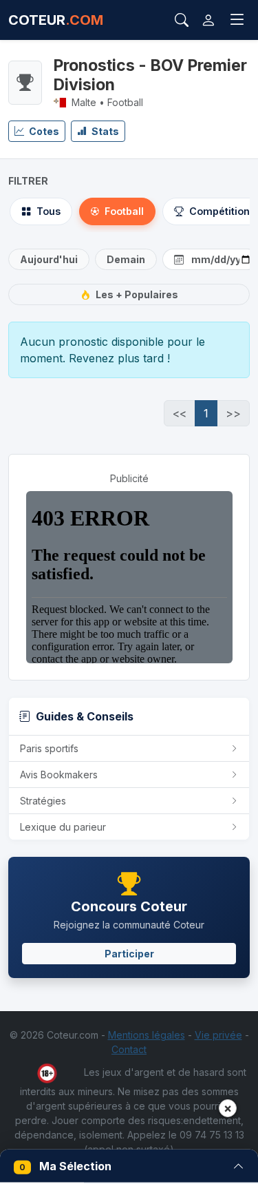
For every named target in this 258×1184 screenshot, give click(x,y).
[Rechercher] (181, 20)
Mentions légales (146, 1035)
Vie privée (218, 1035)
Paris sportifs (49, 748)
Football (124, 211)
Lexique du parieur (63, 827)
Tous (48, 211)
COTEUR (55, 20)
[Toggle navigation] (237, 20)
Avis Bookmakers (59, 774)
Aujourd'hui (49, 259)
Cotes (43, 131)
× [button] (228, 1108)
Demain (126, 259)
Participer (129, 953)
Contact (129, 1049)
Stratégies (43, 801)
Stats (104, 131)
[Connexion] (208, 20)
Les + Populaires (137, 294)
